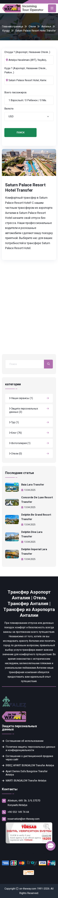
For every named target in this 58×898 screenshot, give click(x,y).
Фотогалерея (20, 443)
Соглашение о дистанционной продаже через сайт (29, 758)
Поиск (20, 132)
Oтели (32, 26)
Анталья (46, 26)
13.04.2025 (29, 490)
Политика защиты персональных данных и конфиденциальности (30, 748)
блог (16, 432)
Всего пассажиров (15, 92)
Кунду (6, 30)
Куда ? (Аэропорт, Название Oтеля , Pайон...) (25, 70)
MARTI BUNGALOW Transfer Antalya (26, 780)
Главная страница (12, 26)
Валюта (8, 108)
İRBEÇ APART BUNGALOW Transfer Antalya (30, 765)
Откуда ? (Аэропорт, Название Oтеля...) (27, 52)
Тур (14, 422)
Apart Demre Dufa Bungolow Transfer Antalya (27, 773)
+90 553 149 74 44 (18, 811)
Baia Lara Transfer (32, 484)
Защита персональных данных (23, 410)
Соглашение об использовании (24, 740)
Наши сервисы (21, 398)
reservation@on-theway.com (23, 818)
